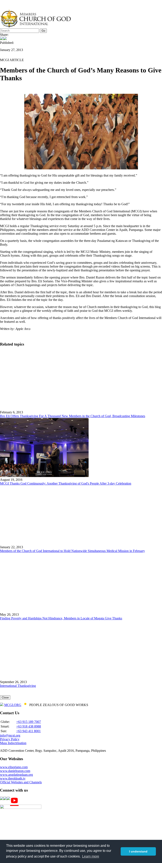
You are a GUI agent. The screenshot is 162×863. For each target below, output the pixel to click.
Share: (4, 34)
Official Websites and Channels (21, 782)
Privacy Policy (9, 739)
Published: (7, 42)
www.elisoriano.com (14, 767)
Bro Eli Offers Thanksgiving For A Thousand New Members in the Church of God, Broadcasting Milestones (72, 416)
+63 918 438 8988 (28, 726)
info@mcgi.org (10, 735)
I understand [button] (138, 851)
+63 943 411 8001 (28, 731)
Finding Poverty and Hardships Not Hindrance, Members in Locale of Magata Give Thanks (61, 618)
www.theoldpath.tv (13, 778)
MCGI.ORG (12, 705)
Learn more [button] (90, 856)
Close (5, 697)
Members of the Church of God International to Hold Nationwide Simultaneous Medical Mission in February (72, 551)
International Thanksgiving (18, 685)
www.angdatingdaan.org (16, 774)
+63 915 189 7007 (28, 722)
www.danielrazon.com (15, 771)
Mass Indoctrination (13, 743)
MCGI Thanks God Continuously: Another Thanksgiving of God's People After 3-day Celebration (65, 483)
